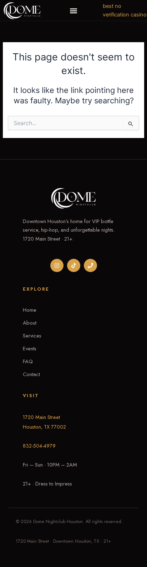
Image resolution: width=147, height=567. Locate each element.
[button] (74, 11)
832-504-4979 (39, 445)
